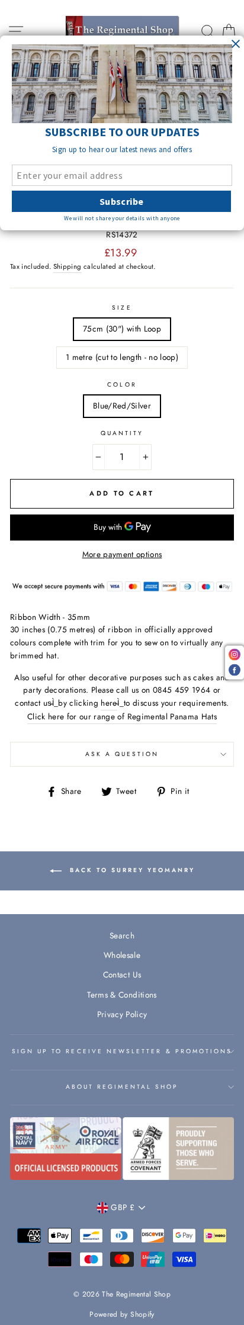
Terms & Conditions (121, 995)
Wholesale (122, 955)
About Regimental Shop (122, 1086)
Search (122, 935)
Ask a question (122, 754)
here (109, 703)
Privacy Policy (122, 1014)
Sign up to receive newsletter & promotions (122, 1051)
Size (121, 307)
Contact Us (122, 974)
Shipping (67, 266)
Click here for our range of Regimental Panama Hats (122, 716)
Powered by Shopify (121, 1314)
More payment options (122, 554)
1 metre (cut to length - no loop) (122, 357)
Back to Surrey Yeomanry (130, 870)
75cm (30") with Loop (122, 329)
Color (121, 384)
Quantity (122, 433)
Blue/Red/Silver (122, 405)
